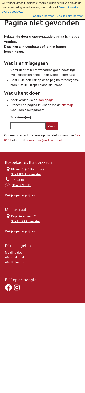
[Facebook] (8, 290)
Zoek (52, 126)
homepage (46, 100)
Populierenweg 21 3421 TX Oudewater (22, 218)
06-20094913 (21, 185)
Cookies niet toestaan (70, 16)
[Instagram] (16, 290)
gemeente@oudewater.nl (44, 140)
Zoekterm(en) (20, 117)
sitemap (67, 105)
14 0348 (18, 180)
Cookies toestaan (43, 16)
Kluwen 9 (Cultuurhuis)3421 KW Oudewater (24, 171)
